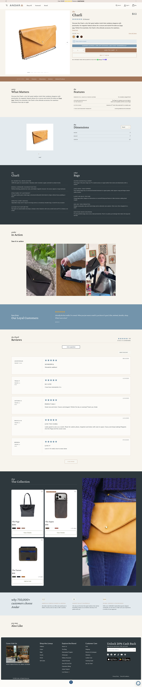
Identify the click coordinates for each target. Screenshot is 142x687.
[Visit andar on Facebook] (111, 654)
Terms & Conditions (124, 676)
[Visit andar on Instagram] (108, 654)
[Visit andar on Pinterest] (125, 654)
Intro (27, 79)
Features (34, 79)
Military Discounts (66, 658)
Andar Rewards (66, 661)
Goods (41, 655)
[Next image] (67, 42)
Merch (41, 658)
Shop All (29, 5)
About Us (64, 646)
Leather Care (88, 658)
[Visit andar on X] (115, 654)
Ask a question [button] (71, 347)
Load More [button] (70, 461)
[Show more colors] (135, 35)
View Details (28, 533)
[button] (41, 270)
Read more (75, 30)
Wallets (42, 646)
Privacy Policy (116, 676)
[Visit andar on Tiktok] (118, 654)
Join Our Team (89, 663)
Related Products (60, 79)
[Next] (136, 1)
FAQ (86, 646)
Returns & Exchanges (91, 652)
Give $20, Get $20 (66, 663)
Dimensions (42, 79)
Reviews (50, 79)
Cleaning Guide (89, 661)
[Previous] (5, 1)
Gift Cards (42, 661)
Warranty (87, 655)
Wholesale (65, 655)
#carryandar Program (67, 652)
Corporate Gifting (66, 666)
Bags (41, 652)
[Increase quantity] (83, 50)
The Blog (64, 649)
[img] (86, 360)
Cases (41, 649)
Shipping (87, 649)
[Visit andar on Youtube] (122, 654)
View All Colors (133, 33)
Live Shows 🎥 (66, 672)
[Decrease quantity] (73, 50)
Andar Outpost (66, 669)
